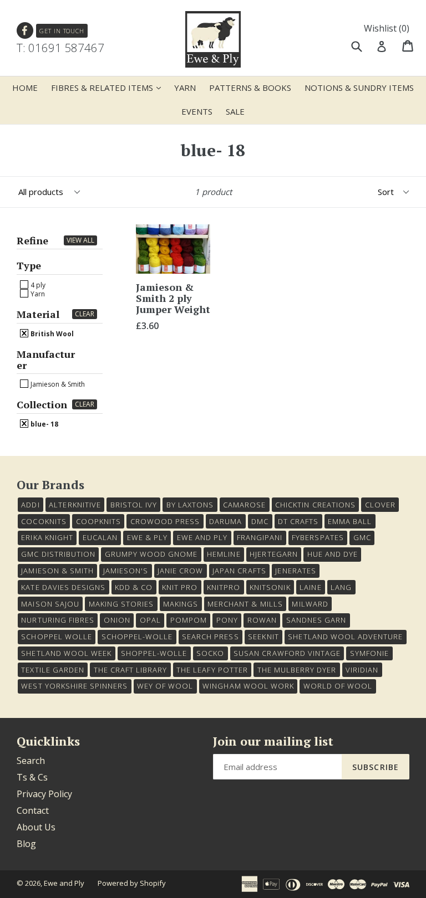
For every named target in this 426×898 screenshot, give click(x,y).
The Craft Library (131, 670)
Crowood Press (165, 521)
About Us (36, 827)
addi (30, 505)
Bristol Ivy (133, 505)
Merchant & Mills (245, 604)
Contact (33, 810)
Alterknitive (74, 505)
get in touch (61, 31)
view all (80, 240)
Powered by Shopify (132, 883)
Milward (310, 604)
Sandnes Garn (316, 620)
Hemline (223, 554)
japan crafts (239, 571)
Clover (380, 505)
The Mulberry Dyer (297, 670)
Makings (180, 604)
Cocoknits (43, 521)
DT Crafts (298, 521)
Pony (227, 620)
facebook (25, 30)
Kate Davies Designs (63, 587)
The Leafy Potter (212, 670)
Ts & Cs (32, 777)
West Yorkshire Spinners (74, 686)
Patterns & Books (250, 87)
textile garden (52, 670)
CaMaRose (244, 505)
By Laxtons (190, 505)
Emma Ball (350, 521)
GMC (362, 537)
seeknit (263, 637)
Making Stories (121, 604)
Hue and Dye (332, 554)
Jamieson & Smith (57, 383)
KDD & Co (134, 587)
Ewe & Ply (147, 537)
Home (25, 87)
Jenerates (295, 571)
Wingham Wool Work (248, 686)
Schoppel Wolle (56, 637)
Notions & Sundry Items (359, 87)
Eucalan (100, 537)
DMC (259, 521)
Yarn (185, 87)
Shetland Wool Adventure (345, 637)
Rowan (262, 620)
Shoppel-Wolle (154, 653)
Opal (150, 620)
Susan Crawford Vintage (287, 653)
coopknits (98, 521)
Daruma (225, 521)
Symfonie (369, 653)
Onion (117, 620)
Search (31, 761)
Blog (26, 844)
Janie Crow (180, 571)
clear (84, 314)
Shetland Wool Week (66, 653)
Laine (310, 587)
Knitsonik (270, 587)
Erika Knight (47, 537)
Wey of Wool (165, 686)
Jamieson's (125, 571)
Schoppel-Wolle (137, 637)
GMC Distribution (58, 554)
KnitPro (223, 587)
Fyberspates (317, 537)
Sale (235, 111)
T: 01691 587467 (60, 47)
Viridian (362, 670)
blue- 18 (43, 423)
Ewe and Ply (64, 883)
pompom (188, 620)
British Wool (51, 333)
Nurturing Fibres (57, 620)
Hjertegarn (273, 554)
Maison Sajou (50, 604)
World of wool (338, 686)
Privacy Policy (44, 794)
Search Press (210, 637)
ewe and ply (202, 537)
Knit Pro (179, 587)
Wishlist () (386, 28)
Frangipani (259, 537)
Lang (341, 587)
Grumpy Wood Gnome (151, 554)
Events (196, 111)
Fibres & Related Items (108, 87)
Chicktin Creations (315, 505)
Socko (210, 653)
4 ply (37, 284)
